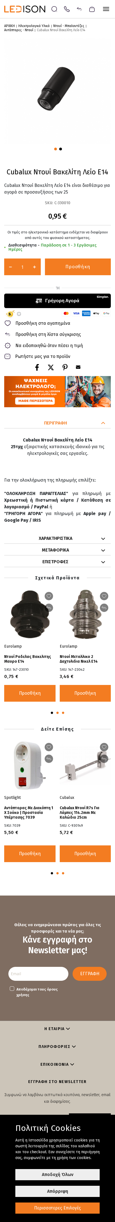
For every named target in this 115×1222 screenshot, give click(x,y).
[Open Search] (54, 9)
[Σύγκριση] (79, 8)
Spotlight (12, 797)
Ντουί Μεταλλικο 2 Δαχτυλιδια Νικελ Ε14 (79, 659)
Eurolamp (13, 646)
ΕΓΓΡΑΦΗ (89, 973)
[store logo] (27, 9)
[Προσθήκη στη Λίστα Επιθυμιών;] (48, 596)
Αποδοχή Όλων (57, 1174)
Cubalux (67, 797)
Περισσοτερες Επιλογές (57, 1208)
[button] (55, 148)
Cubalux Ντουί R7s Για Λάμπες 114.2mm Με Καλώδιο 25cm (79, 813)
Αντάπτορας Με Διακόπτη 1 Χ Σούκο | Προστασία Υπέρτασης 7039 (28, 813)
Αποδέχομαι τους (37, 992)
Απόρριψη (57, 1191)
